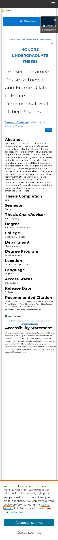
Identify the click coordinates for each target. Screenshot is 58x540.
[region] (29, 510)
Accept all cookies (29, 523)
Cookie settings (29, 532)
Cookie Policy (17, 512)
